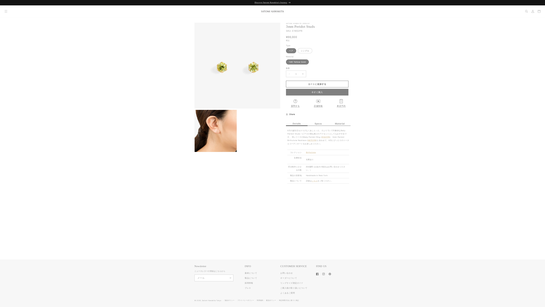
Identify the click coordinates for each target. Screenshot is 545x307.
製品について (251, 278)
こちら (314, 181)
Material (340, 123)
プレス (248, 288)
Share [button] (292, 114)
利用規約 (260, 300)
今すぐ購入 (317, 92)
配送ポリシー (271, 300)
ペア (291, 50)
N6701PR (312, 140)
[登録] (230, 278)
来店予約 (341, 106)
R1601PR (326, 137)
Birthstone (311, 152)
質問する (295, 106)
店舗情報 (318, 106)
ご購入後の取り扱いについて (293, 288)
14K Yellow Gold (297, 62)
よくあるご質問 (287, 293)
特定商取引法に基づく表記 (289, 300)
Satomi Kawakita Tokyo (211, 300)
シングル (305, 50)
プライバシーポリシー (245, 300)
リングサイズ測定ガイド (291, 283)
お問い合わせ (286, 273)
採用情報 (249, 283)
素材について (251, 273)
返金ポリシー (230, 300)
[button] (6, 11)
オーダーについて (288, 278)
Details (297, 123)
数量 (288, 68)
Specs (318, 123)
